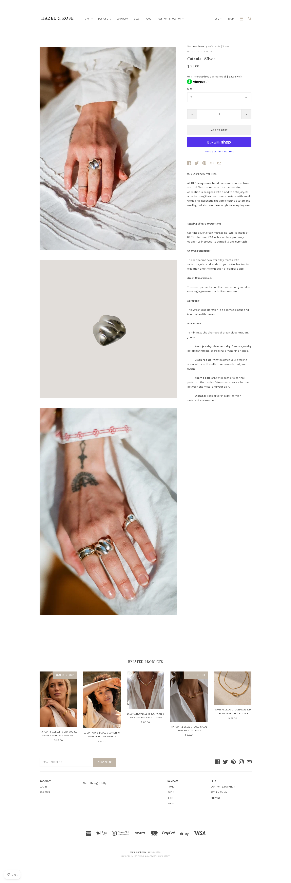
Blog (137, 19)
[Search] (250, 19)
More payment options (219, 151)
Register (45, 792)
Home (191, 46)
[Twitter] (225, 762)
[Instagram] (241, 762)
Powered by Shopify (160, 856)
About (149, 19)
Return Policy (219, 792)
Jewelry (202, 46)
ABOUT (171, 803)
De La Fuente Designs (200, 51)
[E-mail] (249, 762)
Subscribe (105, 762)
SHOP (170, 792)
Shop (87, 19)
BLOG (170, 798)
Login (231, 19)
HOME (170, 786)
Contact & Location (170, 19)
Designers (104, 19)
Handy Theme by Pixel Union (135, 856)
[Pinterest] (233, 762)
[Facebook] (217, 762)
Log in (43, 786)
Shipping (216, 798)
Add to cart (219, 130)
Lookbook (122, 19)
